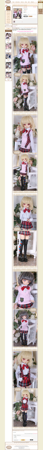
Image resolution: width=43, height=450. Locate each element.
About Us (17, 442)
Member (24, 442)
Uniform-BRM (8, 69)
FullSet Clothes (8, 19)
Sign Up (32, 0)
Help (33, 0)
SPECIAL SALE (8, 11)
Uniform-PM (8, 79)
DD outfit (8, 16)
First (33, 433)
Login (30, 0)
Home (14, 442)
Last (36, 433)
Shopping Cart (35, 0)
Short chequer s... (8, 40)
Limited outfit (8, 13)
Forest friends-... (8, 50)
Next (35, 433)
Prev (34, 433)
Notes (19, 442)
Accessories (8, 22)
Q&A (22, 442)
